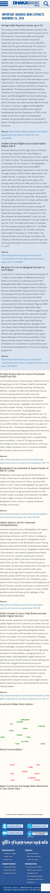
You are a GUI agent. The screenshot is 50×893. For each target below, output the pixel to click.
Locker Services (32, 859)
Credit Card (8, 856)
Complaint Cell (32, 873)
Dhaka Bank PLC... (10, 873)
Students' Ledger (10, 853)
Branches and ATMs (34, 867)
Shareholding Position (35, 876)
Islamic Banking (32, 853)
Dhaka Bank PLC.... (11, 870)
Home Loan (8, 859)
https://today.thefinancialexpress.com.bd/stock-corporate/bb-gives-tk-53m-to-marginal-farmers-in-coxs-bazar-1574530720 (25, 362)
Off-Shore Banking (34, 856)
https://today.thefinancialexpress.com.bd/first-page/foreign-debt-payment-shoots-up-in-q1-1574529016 (24, 134)
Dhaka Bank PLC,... (11, 867)
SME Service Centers (34, 870)
